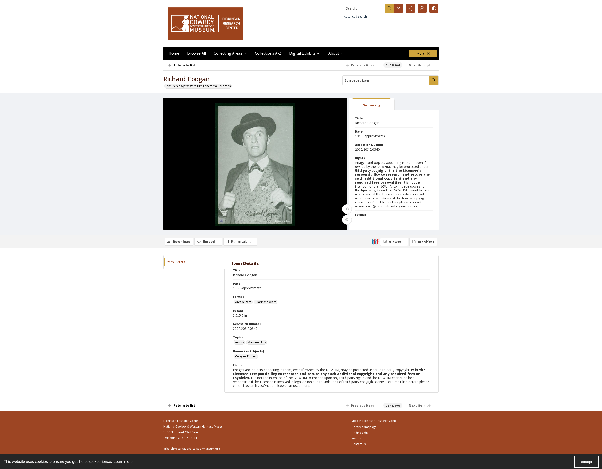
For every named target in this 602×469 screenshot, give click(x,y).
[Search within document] (433, 80)
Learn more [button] (123, 462)
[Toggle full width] (347, 209)
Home (174, 53)
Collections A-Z (268, 53)
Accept (586, 462)
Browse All (196, 53)
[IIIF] (375, 242)
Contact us (359, 444)
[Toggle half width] (347, 219)
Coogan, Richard (246, 356)
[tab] (371, 104)
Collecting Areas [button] (228, 53)
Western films (257, 342)
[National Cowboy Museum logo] (205, 23)
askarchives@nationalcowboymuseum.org (191, 449)
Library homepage (364, 427)
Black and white (266, 302)
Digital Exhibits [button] (302, 53)
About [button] (333, 53)
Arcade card (243, 302)
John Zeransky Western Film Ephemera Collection (198, 86)
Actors (239, 342)
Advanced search (355, 17)
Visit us (356, 438)
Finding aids (360, 433)
